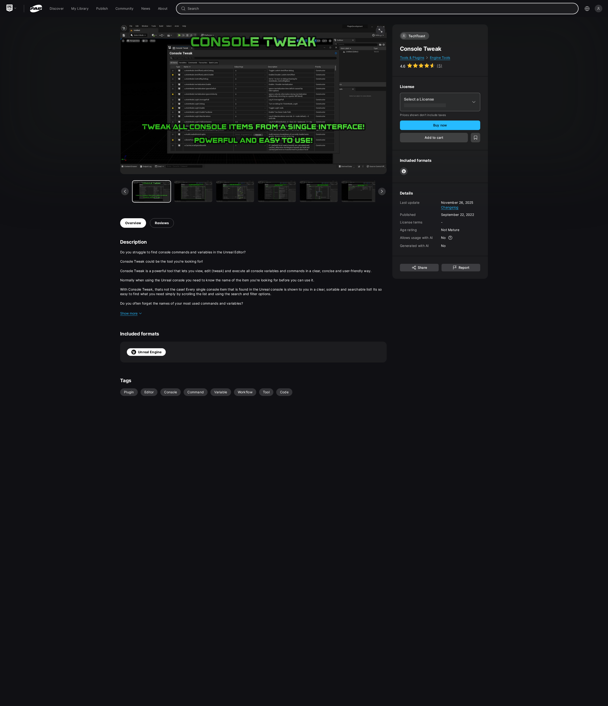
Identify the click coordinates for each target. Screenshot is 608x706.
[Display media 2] (235, 191)
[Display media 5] (361, 191)
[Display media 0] (152, 191)
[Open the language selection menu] (587, 8)
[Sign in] (598, 8)
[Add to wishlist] (475, 137)
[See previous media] (125, 191)
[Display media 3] (277, 191)
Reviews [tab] (162, 223)
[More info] (450, 238)
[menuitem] (56, 8)
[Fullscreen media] (380, 30)
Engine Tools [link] (440, 58)
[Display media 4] (319, 191)
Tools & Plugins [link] (412, 58)
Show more (129, 313)
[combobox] (381, 8)
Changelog (450, 207)
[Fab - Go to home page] (36, 8)
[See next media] (382, 191)
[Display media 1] (193, 191)
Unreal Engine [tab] (150, 352)
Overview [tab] (133, 223)
